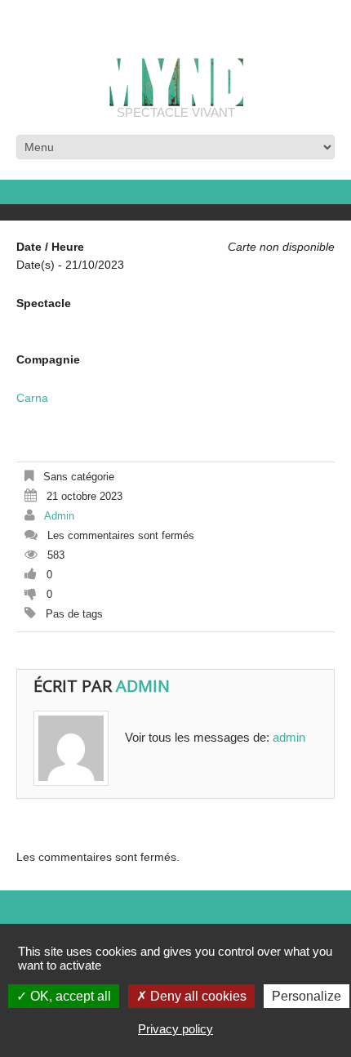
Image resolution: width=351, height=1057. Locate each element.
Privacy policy (175, 1029)
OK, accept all (69, 996)
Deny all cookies (197, 996)
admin (59, 516)
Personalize (306, 996)
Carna (32, 397)
